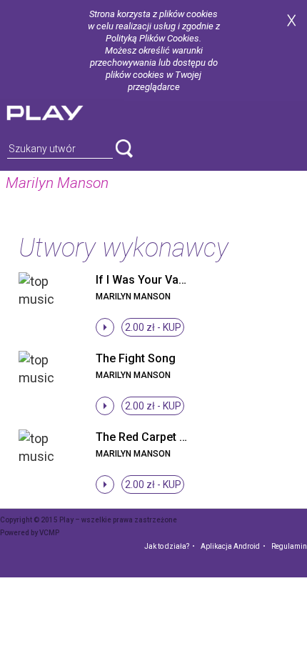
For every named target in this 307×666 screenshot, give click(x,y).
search (124, 148)
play (62, 111)
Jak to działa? (166, 546)
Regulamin (289, 546)
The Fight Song (136, 358)
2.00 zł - (153, 327)
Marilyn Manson (133, 297)
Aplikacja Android (230, 546)
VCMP (49, 533)
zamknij (291, 20)
